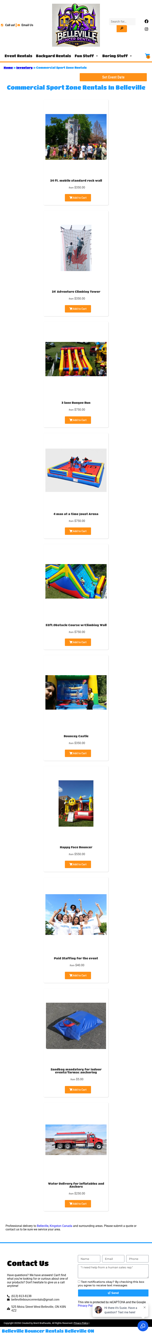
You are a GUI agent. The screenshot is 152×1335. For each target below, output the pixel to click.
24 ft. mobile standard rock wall (76, 180)
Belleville (42, 1226)
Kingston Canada (61, 1226)
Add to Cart (79, 197)
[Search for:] (122, 21)
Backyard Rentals (53, 56)
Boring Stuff (115, 56)
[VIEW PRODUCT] (76, 107)
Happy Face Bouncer (76, 847)
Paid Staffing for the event (76, 958)
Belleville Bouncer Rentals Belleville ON (48, 1330)
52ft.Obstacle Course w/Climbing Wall (76, 625)
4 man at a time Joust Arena (76, 514)
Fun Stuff (84, 56)
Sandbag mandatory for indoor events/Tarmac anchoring (76, 1070)
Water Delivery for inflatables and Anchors (76, 1185)
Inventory (24, 67)
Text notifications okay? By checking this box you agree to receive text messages (111, 1283)
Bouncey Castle (76, 736)
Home (8, 67)
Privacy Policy (87, 1305)
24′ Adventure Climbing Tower (76, 291)
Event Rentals (18, 56)
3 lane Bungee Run (76, 402)
